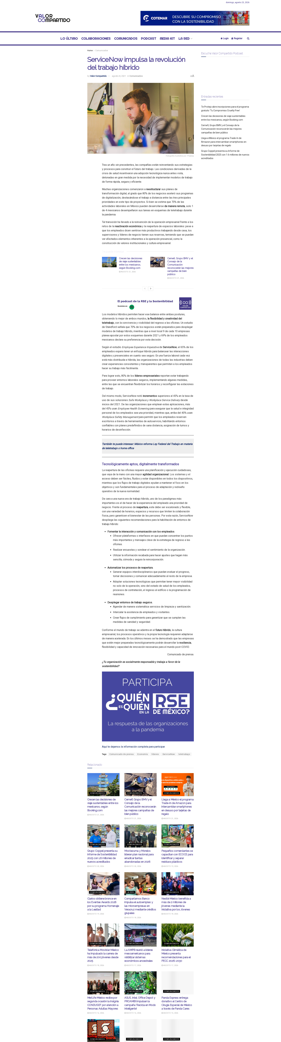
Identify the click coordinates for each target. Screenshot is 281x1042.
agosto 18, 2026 (133, 918)
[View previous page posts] (144, 288)
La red (184, 38)
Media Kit (167, 38)
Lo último (69, 38)
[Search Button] (248, 38)
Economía (142, 754)
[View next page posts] (150, 288)
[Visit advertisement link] (194, 18)
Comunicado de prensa (121, 754)
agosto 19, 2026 (170, 866)
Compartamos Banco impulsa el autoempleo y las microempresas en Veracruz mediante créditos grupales (140, 906)
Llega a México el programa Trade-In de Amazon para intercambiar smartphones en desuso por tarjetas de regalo (177, 807)
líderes (155, 754)
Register (237, 38)
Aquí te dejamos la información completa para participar (133, 746)
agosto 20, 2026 (96, 866)
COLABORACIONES (96, 38)
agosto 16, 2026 (96, 1013)
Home (90, 50)
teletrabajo (184, 754)
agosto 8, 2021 (119, 76)
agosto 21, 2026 (128, 272)
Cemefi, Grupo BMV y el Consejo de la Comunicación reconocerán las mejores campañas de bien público (140, 807)
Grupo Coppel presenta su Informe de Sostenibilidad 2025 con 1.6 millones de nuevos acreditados (225, 155)
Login (226, 38)
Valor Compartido (98, 76)
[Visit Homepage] (52, 18)
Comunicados (125, 38)
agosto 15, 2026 (170, 1013)
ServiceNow (169, 754)
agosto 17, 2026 (133, 965)
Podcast (148, 38)
